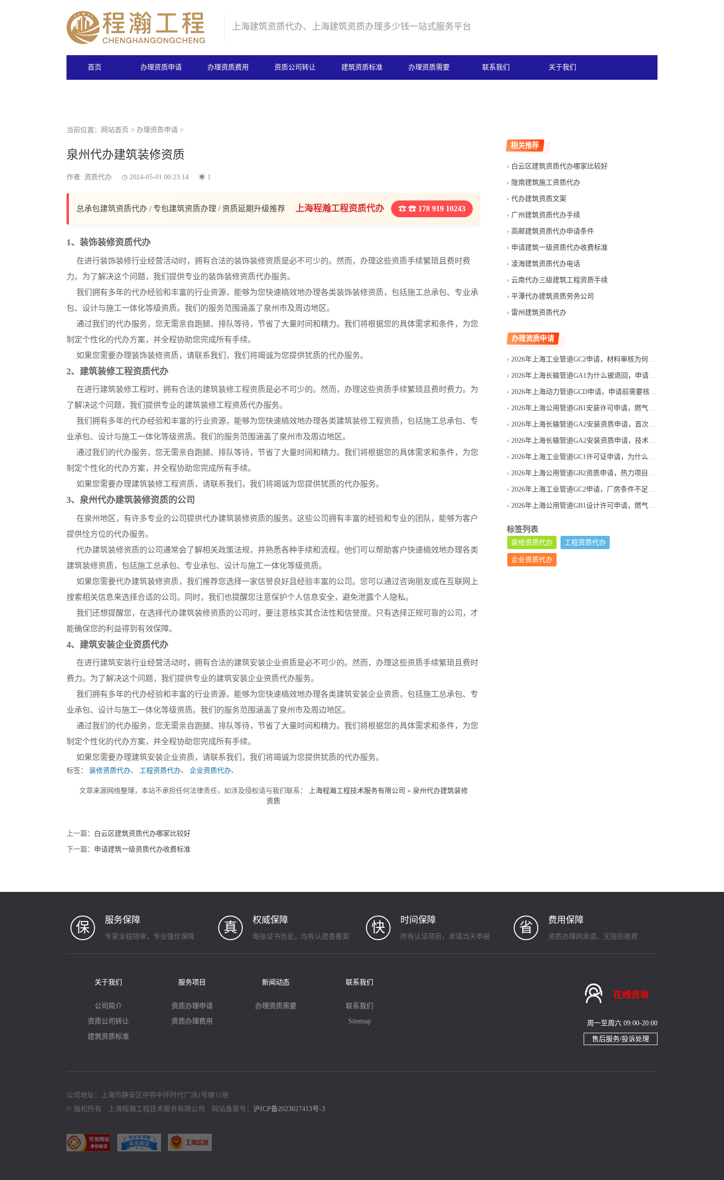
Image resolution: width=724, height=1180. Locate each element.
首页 (94, 67)
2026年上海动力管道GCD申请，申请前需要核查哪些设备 (597, 391)
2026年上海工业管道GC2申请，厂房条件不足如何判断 (593, 489)
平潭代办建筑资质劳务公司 (552, 296)
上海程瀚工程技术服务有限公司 (357, 790)
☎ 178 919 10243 (435, 208)
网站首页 (115, 129)
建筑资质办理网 (141, 27)
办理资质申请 (161, 67)
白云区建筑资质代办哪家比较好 (142, 833)
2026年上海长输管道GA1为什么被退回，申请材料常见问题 (600, 375)
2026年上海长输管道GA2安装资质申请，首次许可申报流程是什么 (611, 424)
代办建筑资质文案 (538, 198)
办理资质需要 (429, 67)
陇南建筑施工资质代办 (545, 182)
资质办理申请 (192, 1006)
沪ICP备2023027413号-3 (289, 1109)
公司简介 (108, 1006)
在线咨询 (631, 995)
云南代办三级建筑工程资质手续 (559, 280)
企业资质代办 (210, 770)
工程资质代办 (160, 770)
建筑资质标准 (362, 67)
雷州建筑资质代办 (538, 312)
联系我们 (496, 67)
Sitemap (359, 1021)
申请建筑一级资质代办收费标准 (142, 849)
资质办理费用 (192, 1021)
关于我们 (562, 67)
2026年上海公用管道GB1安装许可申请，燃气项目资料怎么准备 (607, 408)
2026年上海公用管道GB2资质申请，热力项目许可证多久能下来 (607, 473)
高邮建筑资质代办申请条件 (552, 231)
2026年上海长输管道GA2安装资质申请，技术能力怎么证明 (600, 440)
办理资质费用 (228, 67)
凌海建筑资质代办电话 (545, 263)
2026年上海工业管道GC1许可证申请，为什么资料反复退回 (600, 456)
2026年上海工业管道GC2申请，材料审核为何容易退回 (593, 359)
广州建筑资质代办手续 (545, 215)
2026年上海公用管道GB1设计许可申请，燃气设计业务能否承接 (607, 505)
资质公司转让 (295, 67)
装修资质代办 (110, 770)
